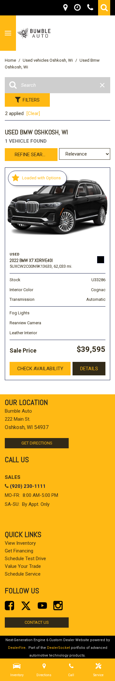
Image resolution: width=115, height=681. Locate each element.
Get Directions (36, 443)
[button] (104, 7)
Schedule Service (23, 574)
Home (11, 60)
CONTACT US (37, 622)
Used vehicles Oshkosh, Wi (48, 60)
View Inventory (20, 543)
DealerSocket (58, 648)
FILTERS (31, 100)
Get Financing (19, 551)
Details (89, 369)
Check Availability (40, 369)
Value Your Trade (23, 566)
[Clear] (33, 113)
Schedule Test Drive (25, 558)
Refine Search (32, 154)
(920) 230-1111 (28, 486)
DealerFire (17, 648)
